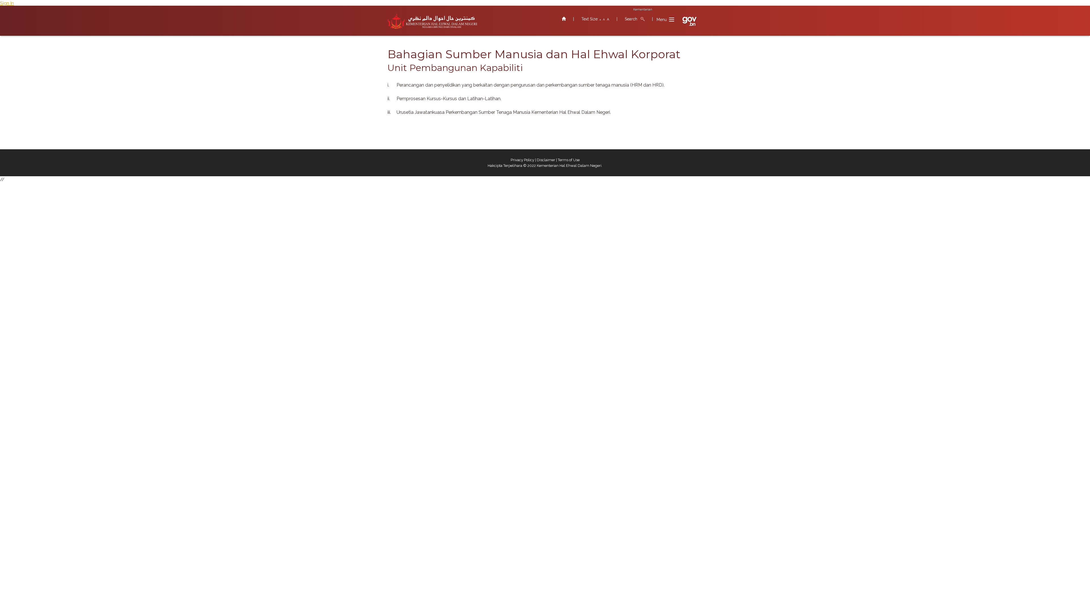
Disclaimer (546, 160)
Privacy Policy (522, 160)
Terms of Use (569, 160)
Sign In (7, 3)
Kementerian (642, 9)
